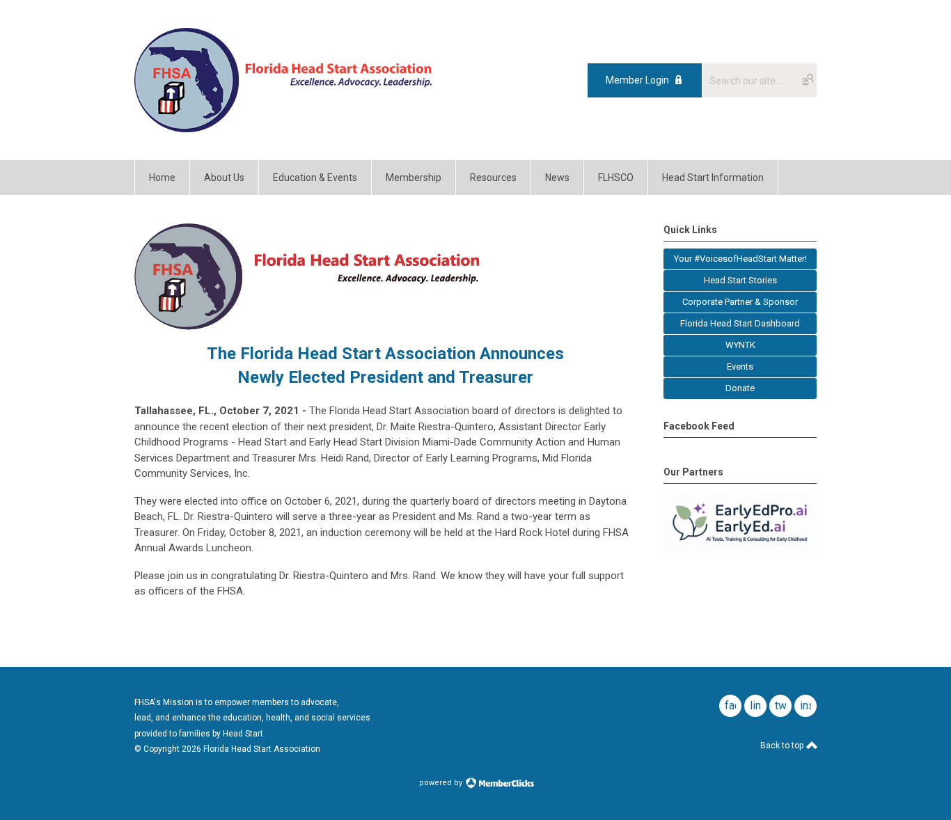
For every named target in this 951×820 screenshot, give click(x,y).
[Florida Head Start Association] (283, 129)
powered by (441, 782)
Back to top (782, 745)
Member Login (637, 80)
